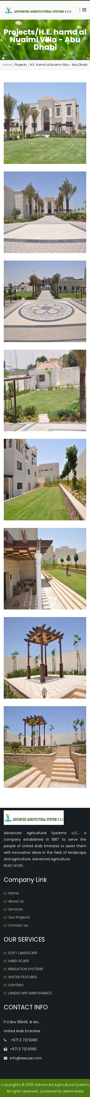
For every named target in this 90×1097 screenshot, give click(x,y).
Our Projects (19, 917)
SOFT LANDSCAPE (23, 952)
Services (15, 909)
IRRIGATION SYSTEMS (25, 968)
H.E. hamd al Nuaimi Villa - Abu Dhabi (59, 65)
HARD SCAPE (18, 960)
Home (7, 65)
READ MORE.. (14, 865)
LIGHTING (16, 985)
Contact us (18, 925)
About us (16, 901)
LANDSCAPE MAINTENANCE (30, 993)
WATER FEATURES (22, 977)
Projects (21, 65)
